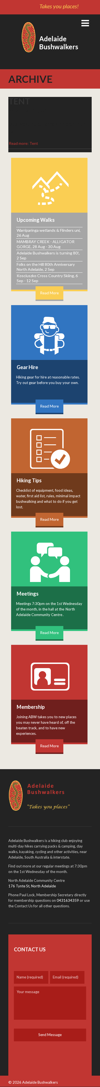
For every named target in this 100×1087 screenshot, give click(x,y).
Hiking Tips (29, 480)
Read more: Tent (23, 143)
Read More (49, 292)
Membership (31, 707)
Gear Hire (27, 367)
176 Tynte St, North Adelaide (32, 886)
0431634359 (68, 900)
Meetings (28, 594)
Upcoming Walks (36, 220)
